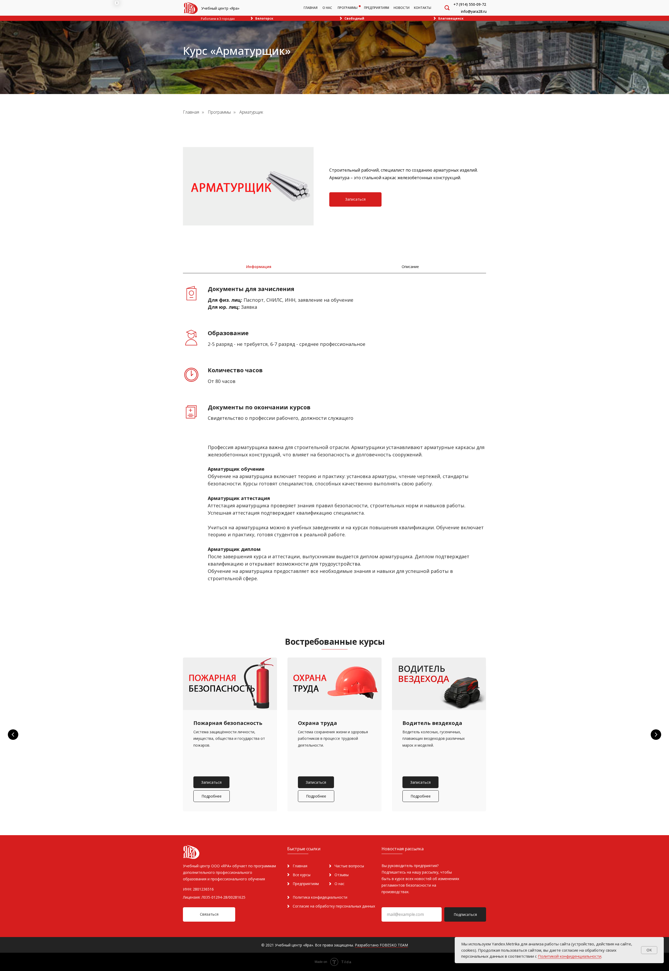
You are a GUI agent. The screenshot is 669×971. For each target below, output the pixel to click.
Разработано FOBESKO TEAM (381, 945)
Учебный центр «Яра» (220, 8)
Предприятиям (306, 883)
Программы (219, 112)
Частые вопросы (349, 865)
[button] (355, 199)
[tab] (258, 267)
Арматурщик (251, 112)
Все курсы (301, 874)
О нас (339, 883)
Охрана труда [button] (317, 722)
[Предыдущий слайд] (13, 734)
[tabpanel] (334, 445)
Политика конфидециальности (320, 897)
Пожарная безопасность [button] (227, 722)
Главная (191, 112)
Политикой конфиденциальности (569, 956)
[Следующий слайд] (656, 734)
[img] (191, 8)
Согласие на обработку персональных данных (334, 906)
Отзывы (341, 874)
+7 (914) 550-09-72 (469, 4)
